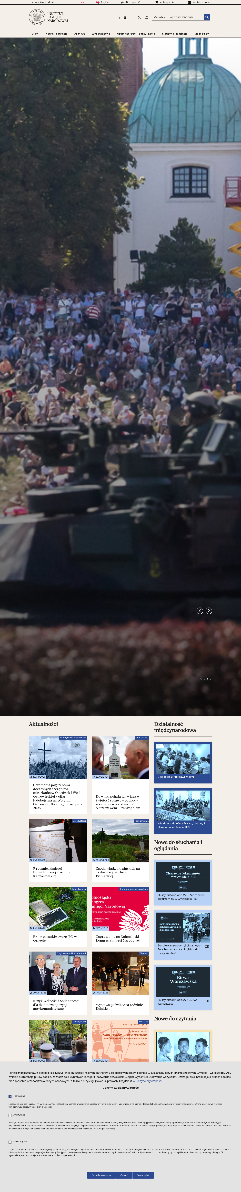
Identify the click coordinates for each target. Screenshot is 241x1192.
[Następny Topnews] (200, 743)
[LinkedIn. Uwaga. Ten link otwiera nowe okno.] (118, 17)
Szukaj (207, 17)
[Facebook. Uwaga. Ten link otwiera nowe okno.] (132, 17)
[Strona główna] (37, 17)
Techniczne (19, 1096)
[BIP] (81, 2)
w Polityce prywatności (147, 1081)
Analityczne (19, 1115)
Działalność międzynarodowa (175, 883)
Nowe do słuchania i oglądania (178, 1001)
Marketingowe (20, 1142)
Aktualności (43, 880)
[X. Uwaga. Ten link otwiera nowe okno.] (139, 17)
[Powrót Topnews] (209, 743)
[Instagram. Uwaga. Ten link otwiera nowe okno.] (146, 17)
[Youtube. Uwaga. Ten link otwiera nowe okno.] (125, 17)
